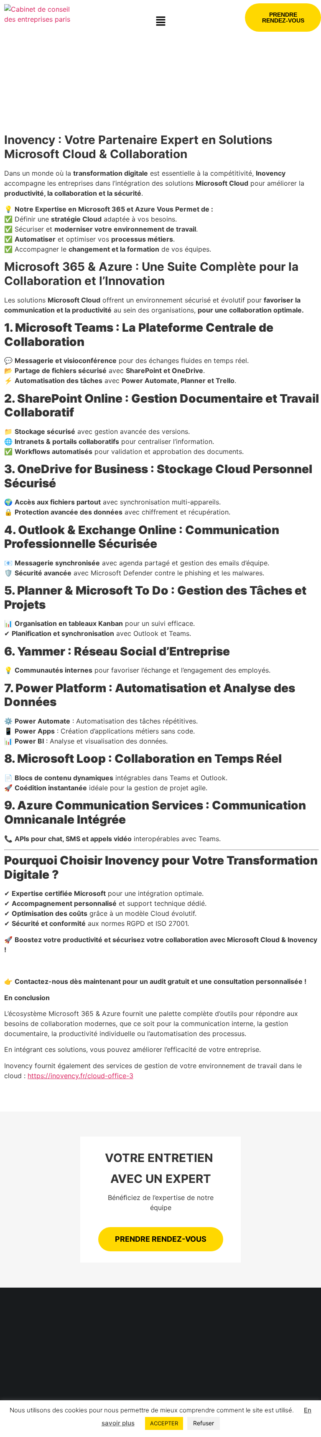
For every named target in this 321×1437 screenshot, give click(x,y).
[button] (160, 21)
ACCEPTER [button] (164, 1423)
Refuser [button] (203, 1423)
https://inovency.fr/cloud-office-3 (80, 1075)
